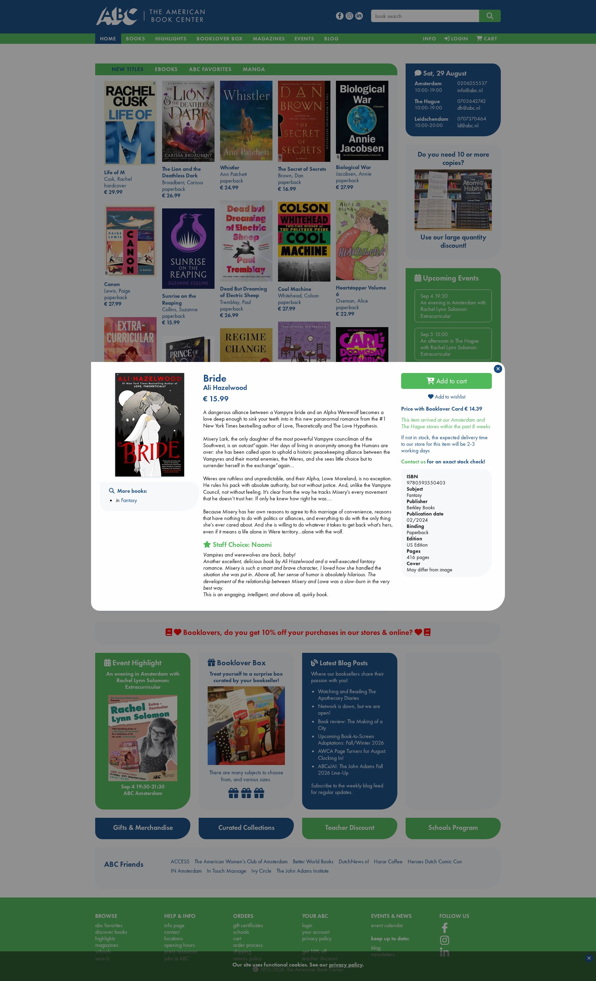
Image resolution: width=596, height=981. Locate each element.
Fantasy (129, 500)
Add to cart (451, 380)
